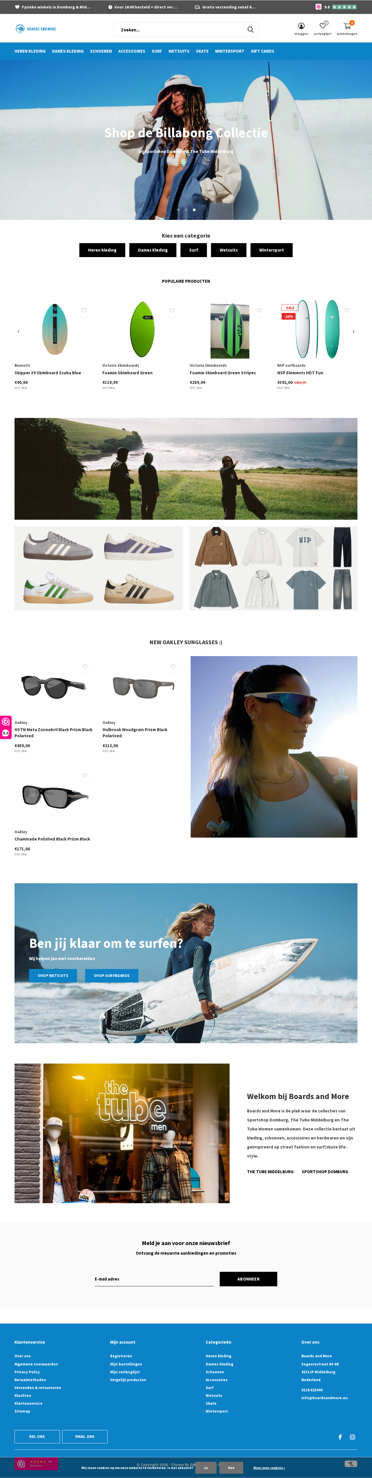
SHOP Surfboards (112, 975)
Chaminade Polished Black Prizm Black (52, 839)
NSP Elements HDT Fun (300, 372)
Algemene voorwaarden (36, 1364)
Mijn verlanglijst (125, 1372)
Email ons (85, 1436)
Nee (231, 1467)
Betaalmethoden (30, 1379)
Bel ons (37, 1436)
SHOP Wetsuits (53, 975)
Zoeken (250, 29)
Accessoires (131, 51)
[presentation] (18, 331)
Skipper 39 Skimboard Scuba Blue (48, 372)
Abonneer (248, 1279)
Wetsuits (179, 51)
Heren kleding (30, 51)
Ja (206, 1467)
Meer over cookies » (269, 1467)
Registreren (121, 1356)
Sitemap (22, 1411)
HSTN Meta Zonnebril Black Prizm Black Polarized (53, 732)
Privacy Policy (27, 1372)
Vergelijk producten (128, 1379)
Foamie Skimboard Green (127, 372)
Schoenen (101, 51)
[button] (178, 210)
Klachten (23, 1395)
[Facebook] (340, 1437)
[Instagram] (352, 1437)
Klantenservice (28, 1403)
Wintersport (229, 51)
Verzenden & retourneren (38, 1387)
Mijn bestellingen (126, 1364)
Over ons (23, 1356)
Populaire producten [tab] (186, 281)
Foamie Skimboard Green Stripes (223, 372)
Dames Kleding (68, 51)
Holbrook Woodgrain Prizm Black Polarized (135, 732)
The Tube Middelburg (270, 1171)
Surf (157, 51)
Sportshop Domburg (325, 1171)
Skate (202, 51)
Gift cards (262, 51)
